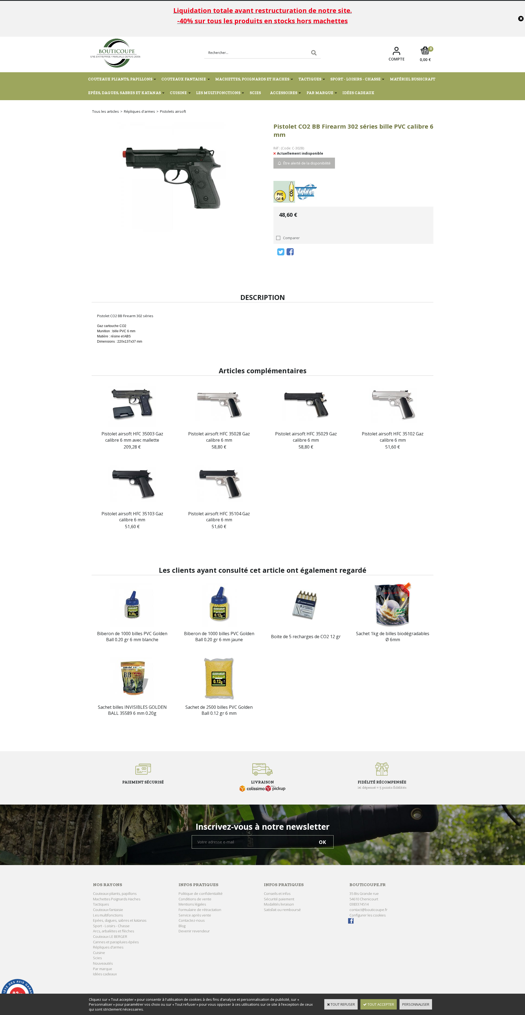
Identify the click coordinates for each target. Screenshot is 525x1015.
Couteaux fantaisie (183, 79)
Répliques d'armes (139, 111)
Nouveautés (103, 963)
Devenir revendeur (194, 931)
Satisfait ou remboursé (282, 909)
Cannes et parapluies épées (116, 941)
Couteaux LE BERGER (110, 936)
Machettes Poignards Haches (116, 899)
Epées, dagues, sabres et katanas (124, 93)
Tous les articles (105, 111)
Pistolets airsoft (173, 111)
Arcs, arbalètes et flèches (113, 931)
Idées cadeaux (358, 93)
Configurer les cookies (367, 915)
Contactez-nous (192, 920)
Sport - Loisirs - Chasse (355, 79)
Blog (182, 925)
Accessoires (283, 93)
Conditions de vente (195, 899)
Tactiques (310, 79)
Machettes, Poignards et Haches (252, 79)
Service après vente (195, 915)
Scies (255, 93)
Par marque (320, 93)
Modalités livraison (279, 904)
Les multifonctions (218, 93)
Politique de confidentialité (201, 893)
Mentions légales (192, 904)
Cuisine (178, 93)
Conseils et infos (277, 893)
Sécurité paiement (279, 899)
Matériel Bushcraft (412, 79)
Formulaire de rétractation (200, 909)
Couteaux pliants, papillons (120, 79)
